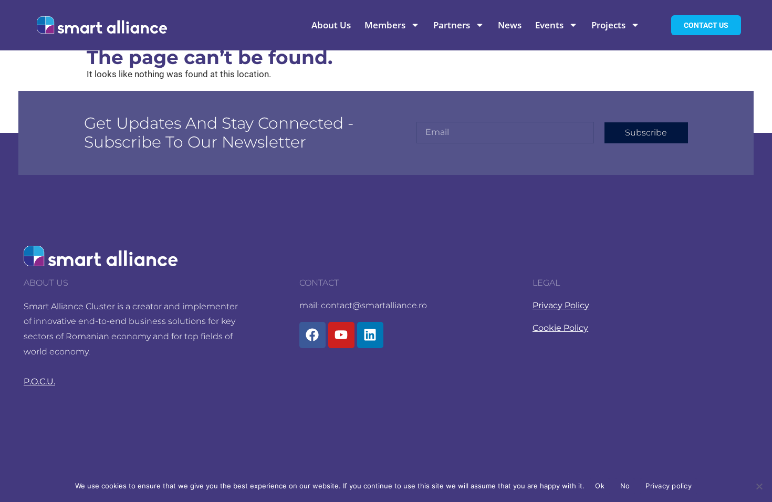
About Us (331, 24)
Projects (608, 24)
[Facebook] (312, 335)
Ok (599, 486)
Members (384, 24)
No (625, 486)
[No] (759, 486)
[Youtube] (341, 335)
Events (549, 24)
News (509, 24)
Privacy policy (668, 486)
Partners (451, 24)
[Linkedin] (370, 335)
